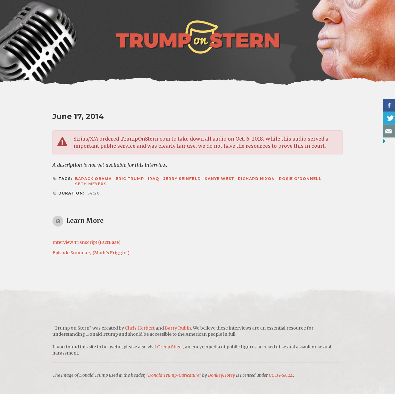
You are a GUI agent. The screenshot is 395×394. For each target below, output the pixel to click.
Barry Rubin (178, 328)
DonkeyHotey (221, 375)
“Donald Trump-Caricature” (173, 375)
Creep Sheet (170, 347)
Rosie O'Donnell (300, 178)
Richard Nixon (256, 178)
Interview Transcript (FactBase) (86, 242)
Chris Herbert (140, 328)
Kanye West (219, 178)
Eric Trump (130, 178)
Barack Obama (93, 178)
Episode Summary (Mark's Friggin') (91, 253)
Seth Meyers (90, 184)
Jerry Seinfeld (182, 178)
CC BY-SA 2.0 (281, 375)
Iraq (153, 178)
